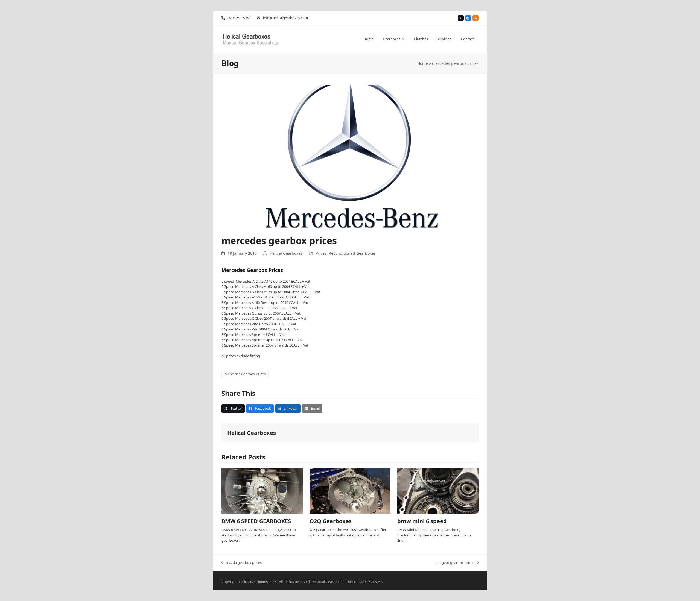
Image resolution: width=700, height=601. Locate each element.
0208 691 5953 (239, 17)
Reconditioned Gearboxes (352, 253)
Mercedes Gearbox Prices (245, 373)
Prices (321, 253)
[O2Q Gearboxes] (350, 490)
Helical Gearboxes (286, 253)
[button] (233, 408)
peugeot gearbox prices (454, 562)
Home (422, 63)
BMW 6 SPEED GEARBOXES (256, 521)
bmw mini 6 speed (422, 521)
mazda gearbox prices (241, 562)
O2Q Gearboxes (331, 521)
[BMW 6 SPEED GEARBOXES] (262, 490)
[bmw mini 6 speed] (438, 490)
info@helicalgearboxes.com (285, 17)
